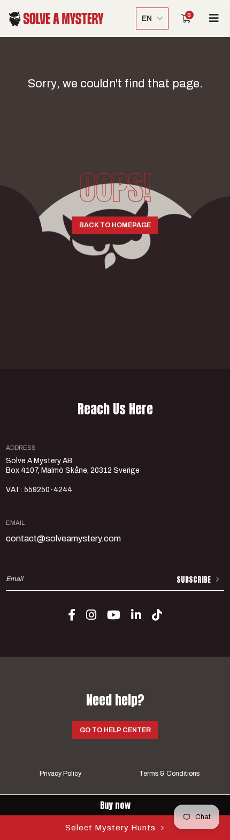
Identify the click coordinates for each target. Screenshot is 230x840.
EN (147, 18)
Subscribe (194, 579)
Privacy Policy (60, 773)
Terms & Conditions (169, 773)
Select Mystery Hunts (110, 827)
